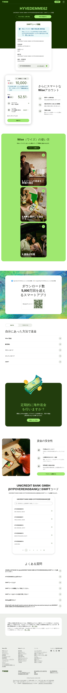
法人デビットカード (22, 660)
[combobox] (10, 83)
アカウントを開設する (33, 148)
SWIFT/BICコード (38, 657)
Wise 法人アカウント (22, 659)
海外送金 (20, 650)
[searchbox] (33, 503)
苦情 (35, 672)
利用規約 (20, 671)
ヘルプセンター (5, 660)
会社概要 (4, 666)
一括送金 (20, 662)
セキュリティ (5, 652)
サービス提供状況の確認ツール (8, 665)
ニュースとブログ (38, 650)
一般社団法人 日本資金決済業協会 (45, 683)
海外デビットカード (22, 653)
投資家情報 (4, 657)
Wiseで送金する (43, 16)
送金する (18, 120)
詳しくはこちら (29, 35)
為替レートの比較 (38, 662)
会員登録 (57, 1)
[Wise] (5, 2)
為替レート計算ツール (38, 653)
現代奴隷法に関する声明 (23, 673)
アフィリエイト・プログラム (8, 659)
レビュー (4, 662)
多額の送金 (20, 655)
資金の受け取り (21, 656)
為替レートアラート (38, 660)
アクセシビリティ (5, 663)
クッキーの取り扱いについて (24, 672)
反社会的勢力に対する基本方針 (40, 671)
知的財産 (36, 673)
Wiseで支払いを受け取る (24, 16)
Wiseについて (5, 650)
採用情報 (4, 655)
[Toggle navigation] (63, 2)
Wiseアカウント (21, 652)
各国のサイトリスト (54, 672)
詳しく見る (34, 626)
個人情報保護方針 (53, 671)
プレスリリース (5, 653)
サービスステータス (6, 656)
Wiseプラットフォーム (22, 657)
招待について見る (33, 420)
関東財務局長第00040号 (27, 683)
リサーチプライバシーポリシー (40, 652)
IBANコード (36, 659)
